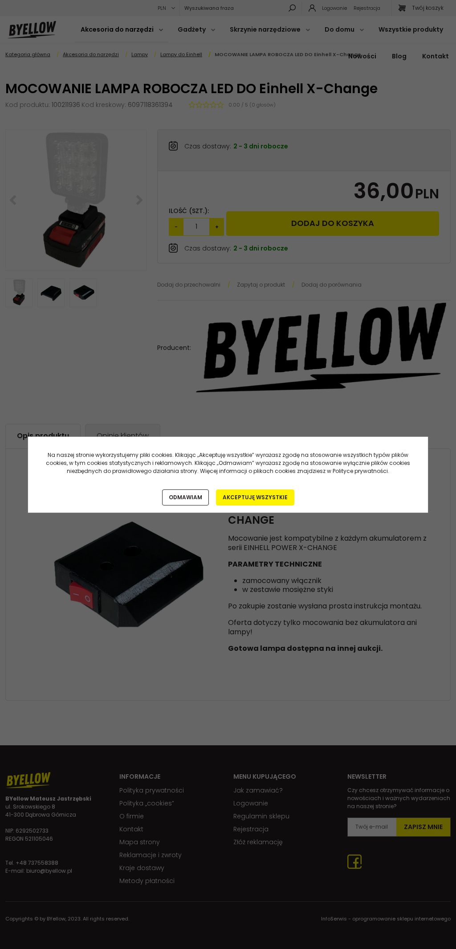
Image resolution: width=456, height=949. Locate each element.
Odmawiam (185, 497)
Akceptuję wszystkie (255, 497)
